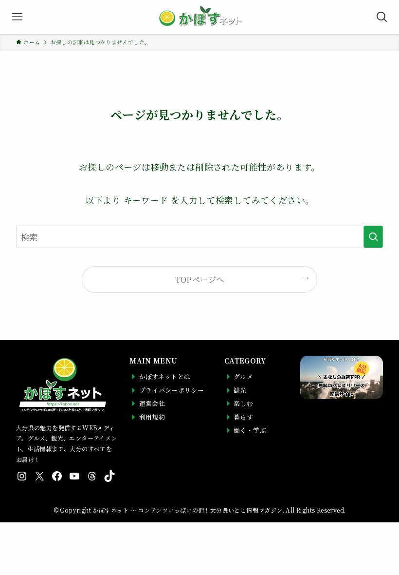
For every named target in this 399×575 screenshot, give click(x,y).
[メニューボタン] (17, 17)
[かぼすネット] (199, 17)
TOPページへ (199, 279)
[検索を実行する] (373, 237)
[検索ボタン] (382, 17)
